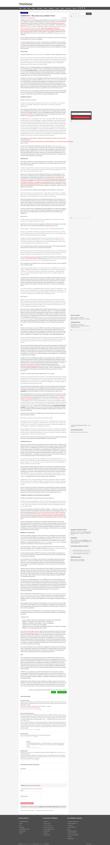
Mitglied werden (22, 831)
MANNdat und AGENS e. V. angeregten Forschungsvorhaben (36, 182)
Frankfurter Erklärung (72, 832)
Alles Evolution (71, 838)
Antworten (39, 709)
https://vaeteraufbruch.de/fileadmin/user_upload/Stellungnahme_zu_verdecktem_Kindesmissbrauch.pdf (49, 141)
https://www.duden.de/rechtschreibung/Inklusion (30, 707)
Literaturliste (21, 827)
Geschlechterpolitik (31, 17)
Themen (57, 8)
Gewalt (45, 8)
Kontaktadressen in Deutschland (81, 550)
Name (22, 790)
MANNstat (51, 8)
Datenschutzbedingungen (37, 788)
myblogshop (46, 843)
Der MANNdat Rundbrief (24, 829)
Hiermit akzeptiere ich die (32, 788)
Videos (62, 8)
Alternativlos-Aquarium (72, 831)
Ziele (24, 8)
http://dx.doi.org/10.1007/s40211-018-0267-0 (30, 365)
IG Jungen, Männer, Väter (73, 821)
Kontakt (74, 8)
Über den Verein (47, 834)
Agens (69, 829)
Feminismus (68, 8)
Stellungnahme (30, 115)
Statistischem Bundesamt (30, 257)
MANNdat (20, 843)
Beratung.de (48, 225)
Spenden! (21, 832)
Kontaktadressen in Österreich (81, 553)
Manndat (65, 17)
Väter (29, 8)
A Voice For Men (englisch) (73, 834)
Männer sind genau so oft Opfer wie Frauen (81, 533)
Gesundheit (39, 8)
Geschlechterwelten (72, 827)
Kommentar (23, 768)
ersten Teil (28, 42)
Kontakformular (47, 831)
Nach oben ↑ (89, 843)
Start (20, 8)
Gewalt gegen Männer (23, 821)
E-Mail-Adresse (24, 796)
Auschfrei (70, 836)
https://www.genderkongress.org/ (30, 632)
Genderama (70, 825)
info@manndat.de (50, 829)
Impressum (46, 832)
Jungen (33, 8)
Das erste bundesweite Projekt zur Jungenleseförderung (80, 326)
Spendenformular (62, 692)
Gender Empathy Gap (72, 823)
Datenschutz (35, 843)
